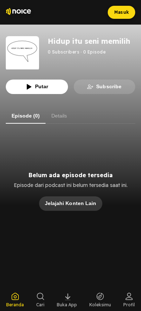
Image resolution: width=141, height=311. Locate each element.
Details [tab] (59, 116)
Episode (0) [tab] (26, 116)
